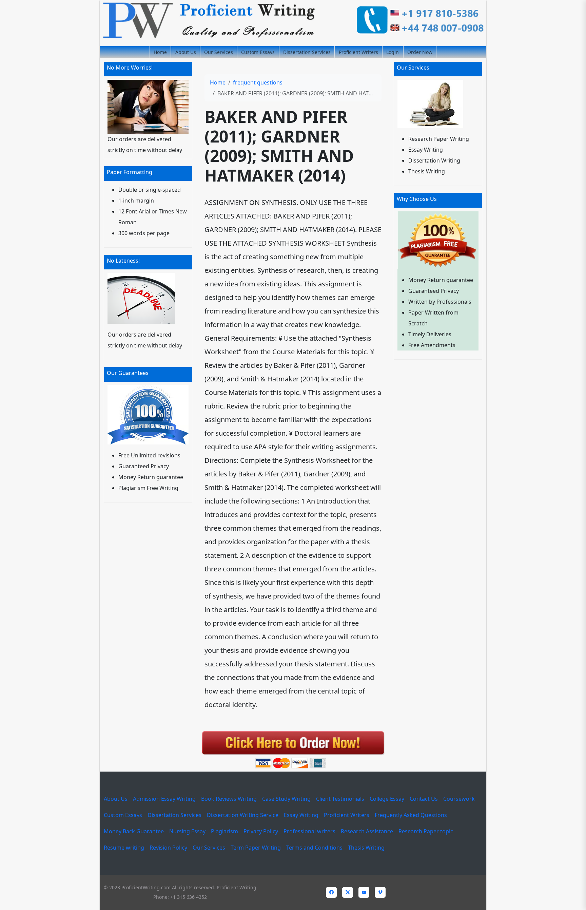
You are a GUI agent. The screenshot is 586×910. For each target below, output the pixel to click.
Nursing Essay (187, 831)
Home (160, 52)
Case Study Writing (286, 798)
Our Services (218, 52)
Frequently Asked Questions (411, 815)
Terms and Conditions (314, 847)
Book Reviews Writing (229, 798)
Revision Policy (168, 847)
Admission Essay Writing (164, 798)
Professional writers (309, 831)
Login (392, 52)
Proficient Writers (358, 52)
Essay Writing (301, 815)
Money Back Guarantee (134, 831)
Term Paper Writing (256, 847)
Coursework (459, 798)
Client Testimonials (340, 798)
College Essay (387, 798)
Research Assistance (367, 831)
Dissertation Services (307, 52)
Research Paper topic (425, 831)
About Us (185, 52)
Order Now (419, 52)
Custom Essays (258, 52)
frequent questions (257, 82)
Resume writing (124, 847)
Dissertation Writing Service (242, 815)
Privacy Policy (260, 831)
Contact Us (424, 798)
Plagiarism (224, 831)
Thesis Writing (366, 847)
